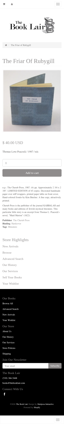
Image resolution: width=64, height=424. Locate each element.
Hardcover (16, 223)
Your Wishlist (10, 283)
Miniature (12, 226)
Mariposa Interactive (45, 404)
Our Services (10, 271)
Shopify (37, 407)
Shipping (6, 353)
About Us (6, 331)
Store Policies (8, 348)
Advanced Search (12, 258)
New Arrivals (10, 246)
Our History (9, 265)
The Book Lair (22, 404)
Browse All (7, 303)
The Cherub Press (21, 220)
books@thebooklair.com (13, 382)
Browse (6, 252)
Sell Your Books (12, 277)
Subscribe (54, 365)
